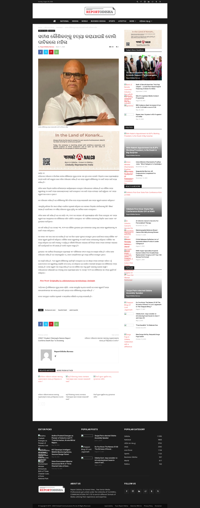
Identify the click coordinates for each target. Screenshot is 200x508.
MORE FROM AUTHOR (65, 370)
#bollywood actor (50, 310)
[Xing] (56, 356)
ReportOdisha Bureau (47, 47)
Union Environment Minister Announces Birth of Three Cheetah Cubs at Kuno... (62, 463)
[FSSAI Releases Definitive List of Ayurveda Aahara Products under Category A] (129, 249)
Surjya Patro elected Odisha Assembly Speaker (139, 291)
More (132, 21)
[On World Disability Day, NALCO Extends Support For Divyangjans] (143, 70)
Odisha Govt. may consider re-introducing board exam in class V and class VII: (147, 316)
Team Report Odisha (121, 506)
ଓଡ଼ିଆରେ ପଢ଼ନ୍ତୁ (144, 21)
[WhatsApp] (56, 52)
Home (40, 27)
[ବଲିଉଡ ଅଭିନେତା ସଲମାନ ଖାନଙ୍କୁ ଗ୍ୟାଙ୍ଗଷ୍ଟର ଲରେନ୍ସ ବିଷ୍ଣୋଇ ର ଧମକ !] (50, 384)
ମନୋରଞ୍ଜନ (59, 27)
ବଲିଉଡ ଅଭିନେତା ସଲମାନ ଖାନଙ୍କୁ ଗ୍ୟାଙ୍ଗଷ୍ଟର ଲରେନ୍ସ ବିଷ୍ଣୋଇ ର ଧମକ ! (102, 339)
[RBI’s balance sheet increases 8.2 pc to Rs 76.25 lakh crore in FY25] (129, 107)
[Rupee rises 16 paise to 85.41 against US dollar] (129, 116)
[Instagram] (145, 1)
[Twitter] (160, 1)
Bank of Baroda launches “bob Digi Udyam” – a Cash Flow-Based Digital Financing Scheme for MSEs (148, 87)
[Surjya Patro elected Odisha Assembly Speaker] (143, 285)
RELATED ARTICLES (47, 370)
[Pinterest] (51, 52)
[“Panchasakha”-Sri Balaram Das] (129, 329)
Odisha (75, 21)
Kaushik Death (62, 310)
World (85, 21)
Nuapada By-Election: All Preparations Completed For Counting (146, 173)
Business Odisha (98, 21)
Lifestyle (122, 21)
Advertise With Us (136, 506)
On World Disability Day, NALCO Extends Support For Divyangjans (141, 74)
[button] (137, 1)
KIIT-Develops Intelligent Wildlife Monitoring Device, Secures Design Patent (62, 452)
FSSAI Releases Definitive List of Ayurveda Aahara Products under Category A (147, 241)
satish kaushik (73, 310)
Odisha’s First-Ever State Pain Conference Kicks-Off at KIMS (140, 210)
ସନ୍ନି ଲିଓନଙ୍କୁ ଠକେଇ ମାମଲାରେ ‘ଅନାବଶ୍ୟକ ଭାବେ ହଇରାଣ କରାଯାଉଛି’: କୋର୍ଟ (77, 397)
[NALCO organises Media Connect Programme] (129, 101)
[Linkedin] (148, 1)
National (64, 21)
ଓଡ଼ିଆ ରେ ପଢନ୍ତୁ (49, 27)
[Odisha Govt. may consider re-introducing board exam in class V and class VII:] (129, 316)
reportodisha (108, 506)
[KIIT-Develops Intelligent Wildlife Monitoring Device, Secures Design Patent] (44, 456)
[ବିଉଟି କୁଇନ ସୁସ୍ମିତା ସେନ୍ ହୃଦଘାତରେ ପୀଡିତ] (106, 384)
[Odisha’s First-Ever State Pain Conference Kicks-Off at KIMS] (143, 204)
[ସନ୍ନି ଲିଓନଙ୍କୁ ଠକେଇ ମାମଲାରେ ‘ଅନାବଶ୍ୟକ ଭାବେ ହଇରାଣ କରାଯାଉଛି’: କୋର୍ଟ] (78, 384)
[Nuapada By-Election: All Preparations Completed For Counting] (129, 178)
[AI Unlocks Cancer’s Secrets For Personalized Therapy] (129, 227)
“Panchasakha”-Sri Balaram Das (147, 325)
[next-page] (43, 403)
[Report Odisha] (100, 11)
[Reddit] (152, 1)
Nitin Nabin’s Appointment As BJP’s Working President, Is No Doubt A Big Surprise (142, 150)
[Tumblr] (156, 1)
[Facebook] (141, 1)
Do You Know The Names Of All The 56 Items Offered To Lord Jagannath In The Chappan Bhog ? (148, 304)
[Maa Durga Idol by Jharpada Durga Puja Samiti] (129, 340)
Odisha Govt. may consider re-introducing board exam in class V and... (106, 460)
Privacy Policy (148, 506)
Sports (112, 21)
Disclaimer (158, 506)
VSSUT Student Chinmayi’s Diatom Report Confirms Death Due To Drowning (54, 339)
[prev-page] (39, 403)
